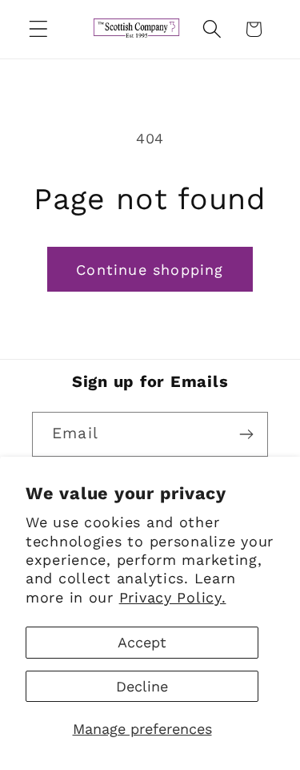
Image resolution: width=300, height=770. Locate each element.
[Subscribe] (246, 434)
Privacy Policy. (172, 597)
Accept (142, 642)
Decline (142, 686)
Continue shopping (149, 269)
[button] (39, 29)
